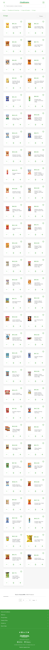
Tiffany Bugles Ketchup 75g (16, 375)
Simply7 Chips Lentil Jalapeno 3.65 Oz (16, 265)
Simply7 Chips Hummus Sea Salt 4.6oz (38, 192)
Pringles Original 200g (16, 174)
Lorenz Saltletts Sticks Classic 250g (17, 394)
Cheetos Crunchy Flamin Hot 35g (16, 45)
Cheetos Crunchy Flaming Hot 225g (16, 155)
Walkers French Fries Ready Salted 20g (17, 210)
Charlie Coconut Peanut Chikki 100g (16, 504)
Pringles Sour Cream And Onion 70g (16, 467)
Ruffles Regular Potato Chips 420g (17, 485)
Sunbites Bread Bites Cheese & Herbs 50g (16, 82)
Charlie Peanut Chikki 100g (38, 430)
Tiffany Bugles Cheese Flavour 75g (38, 229)
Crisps (34, 10)
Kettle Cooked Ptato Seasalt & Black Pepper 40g (38, 394)
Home (4, 10)
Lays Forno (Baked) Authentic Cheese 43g (39, 82)
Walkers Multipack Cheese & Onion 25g (17, 522)
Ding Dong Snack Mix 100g (16, 302)
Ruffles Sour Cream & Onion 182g (17, 119)
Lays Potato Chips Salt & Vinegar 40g (39, 27)
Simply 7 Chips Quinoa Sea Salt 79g (16, 284)
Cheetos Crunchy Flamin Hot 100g (16, 192)
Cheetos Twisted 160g (38, 357)
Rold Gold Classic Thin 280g (16, 449)
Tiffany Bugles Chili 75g (38, 449)
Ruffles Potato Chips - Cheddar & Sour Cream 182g (38, 174)
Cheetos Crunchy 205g (16, 229)
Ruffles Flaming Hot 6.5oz (38, 412)
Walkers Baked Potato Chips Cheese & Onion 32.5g (38, 138)
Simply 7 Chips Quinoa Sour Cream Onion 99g (39, 375)
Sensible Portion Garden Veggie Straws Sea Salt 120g (16, 541)
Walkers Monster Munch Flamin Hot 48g (38, 210)
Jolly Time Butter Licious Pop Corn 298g (16, 247)
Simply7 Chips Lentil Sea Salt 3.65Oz (38, 247)
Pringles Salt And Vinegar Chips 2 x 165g (16, 357)
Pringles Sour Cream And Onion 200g (38, 100)
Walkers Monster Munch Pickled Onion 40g (38, 265)
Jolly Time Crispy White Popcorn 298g (38, 467)
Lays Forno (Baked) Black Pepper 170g (39, 155)
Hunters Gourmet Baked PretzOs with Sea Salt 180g (17, 339)
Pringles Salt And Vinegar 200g (38, 522)
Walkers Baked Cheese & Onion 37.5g (38, 302)
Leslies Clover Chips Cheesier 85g (39, 559)
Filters (41, 16)
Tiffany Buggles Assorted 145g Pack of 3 (16, 430)
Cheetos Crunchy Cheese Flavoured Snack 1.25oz (16, 559)
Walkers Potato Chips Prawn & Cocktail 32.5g (38, 119)
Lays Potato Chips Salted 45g (38, 540)
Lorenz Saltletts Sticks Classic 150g (17, 320)
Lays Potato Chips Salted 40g (16, 27)
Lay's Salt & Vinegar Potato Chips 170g (16, 577)
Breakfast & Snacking (13, 10)
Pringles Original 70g (16, 412)
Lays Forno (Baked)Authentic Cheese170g (38, 284)
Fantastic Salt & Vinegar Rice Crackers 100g (38, 339)
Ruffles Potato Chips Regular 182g (15, 137)
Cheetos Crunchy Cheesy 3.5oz (38, 485)
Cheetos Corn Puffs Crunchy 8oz (39, 504)
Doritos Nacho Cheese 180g (37, 64)
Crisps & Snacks (25, 10)
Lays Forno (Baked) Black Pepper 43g (17, 64)
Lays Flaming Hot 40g (38, 320)
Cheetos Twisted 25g (16, 100)
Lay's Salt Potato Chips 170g (38, 45)
